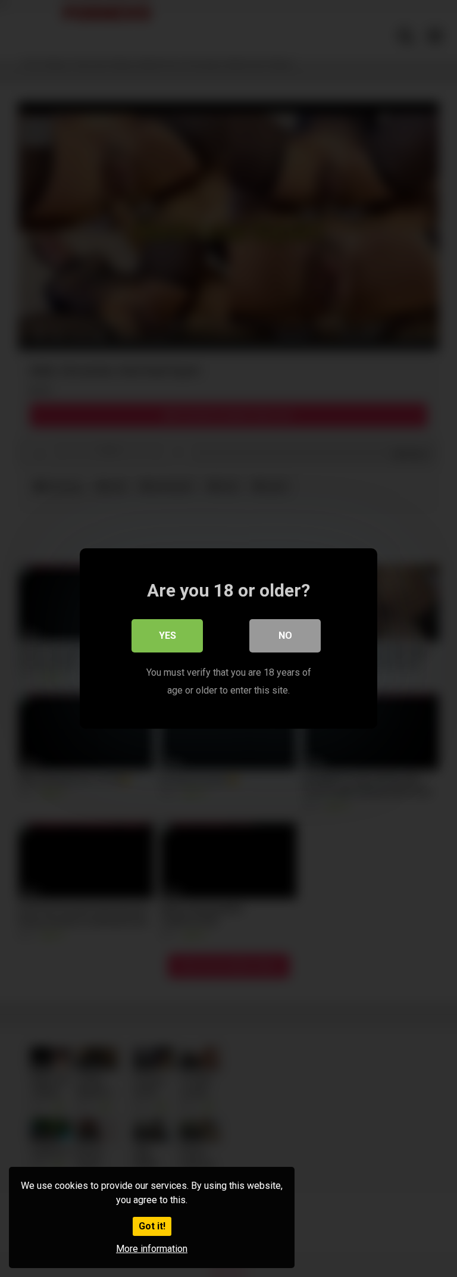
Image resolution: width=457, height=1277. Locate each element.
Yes (167, 635)
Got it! (152, 1226)
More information (151, 1248)
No (285, 635)
